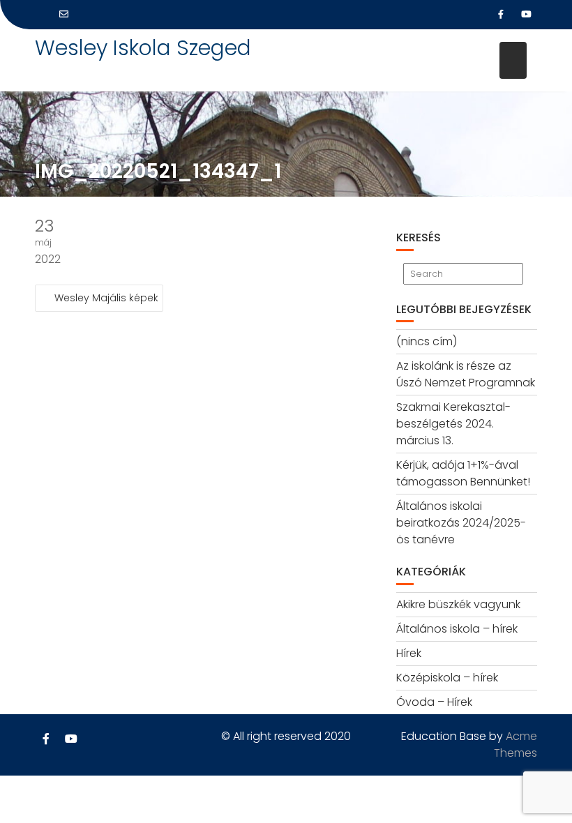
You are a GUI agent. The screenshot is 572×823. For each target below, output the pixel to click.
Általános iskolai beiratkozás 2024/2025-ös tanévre (461, 523)
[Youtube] (526, 14)
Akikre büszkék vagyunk (458, 604)
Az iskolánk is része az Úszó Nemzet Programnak (465, 374)
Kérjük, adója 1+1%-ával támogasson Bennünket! (463, 473)
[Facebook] (501, 14)
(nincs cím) (426, 341)
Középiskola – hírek (447, 678)
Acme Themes (515, 744)
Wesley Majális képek (106, 298)
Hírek (408, 653)
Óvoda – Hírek (434, 702)
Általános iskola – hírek (457, 629)
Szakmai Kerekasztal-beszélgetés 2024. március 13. (453, 423)
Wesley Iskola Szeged (143, 48)
